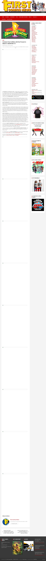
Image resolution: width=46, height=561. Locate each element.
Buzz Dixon (33, 46)
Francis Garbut (34, 79)
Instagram (17, 135)
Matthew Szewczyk (35, 90)
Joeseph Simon (34, 71)
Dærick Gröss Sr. (34, 33)
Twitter (13, 135)
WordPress (35, 559)
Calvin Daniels (34, 78)
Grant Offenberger (34, 69)
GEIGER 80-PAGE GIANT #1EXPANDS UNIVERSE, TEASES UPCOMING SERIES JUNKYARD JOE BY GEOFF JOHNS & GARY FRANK (9, 532)
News (3, 40)
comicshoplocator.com (18, 124)
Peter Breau (33, 73)
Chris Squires (34, 66)
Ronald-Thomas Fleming (35, 61)
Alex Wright (33, 26)
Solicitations (9, 19)
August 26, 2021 (4, 45)
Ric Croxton (33, 84)
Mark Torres (33, 58)
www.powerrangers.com (18, 134)
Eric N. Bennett (34, 67)
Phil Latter (33, 74)
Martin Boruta (34, 72)
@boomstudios (17, 132)
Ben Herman (33, 29)
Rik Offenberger (34, 94)
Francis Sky (33, 68)
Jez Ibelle (33, 82)
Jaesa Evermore (34, 70)
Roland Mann (34, 60)
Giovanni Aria (34, 81)
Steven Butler (34, 62)
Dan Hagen (33, 35)
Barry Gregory (34, 28)
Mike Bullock (33, 50)
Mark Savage (34, 37)
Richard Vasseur (34, 92)
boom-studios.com (9, 132)
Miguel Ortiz (33, 39)
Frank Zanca (33, 80)
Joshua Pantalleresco (35, 83)
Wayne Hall (33, 86)
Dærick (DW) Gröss (34, 34)
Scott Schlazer (34, 85)
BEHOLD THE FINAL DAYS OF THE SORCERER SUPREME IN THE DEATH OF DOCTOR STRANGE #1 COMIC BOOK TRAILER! (23, 532)
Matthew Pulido (34, 38)
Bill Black (33, 30)
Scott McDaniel (34, 51)
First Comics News (10, 45)
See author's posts (14, 523)
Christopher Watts (34, 32)
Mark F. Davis (34, 36)
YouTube (7, 135)
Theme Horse (24, 559)
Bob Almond (33, 31)
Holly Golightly (34, 47)
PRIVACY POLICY (15, 559)
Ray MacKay (33, 59)
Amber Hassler (34, 27)
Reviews (3, 19)
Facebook (10, 135)
